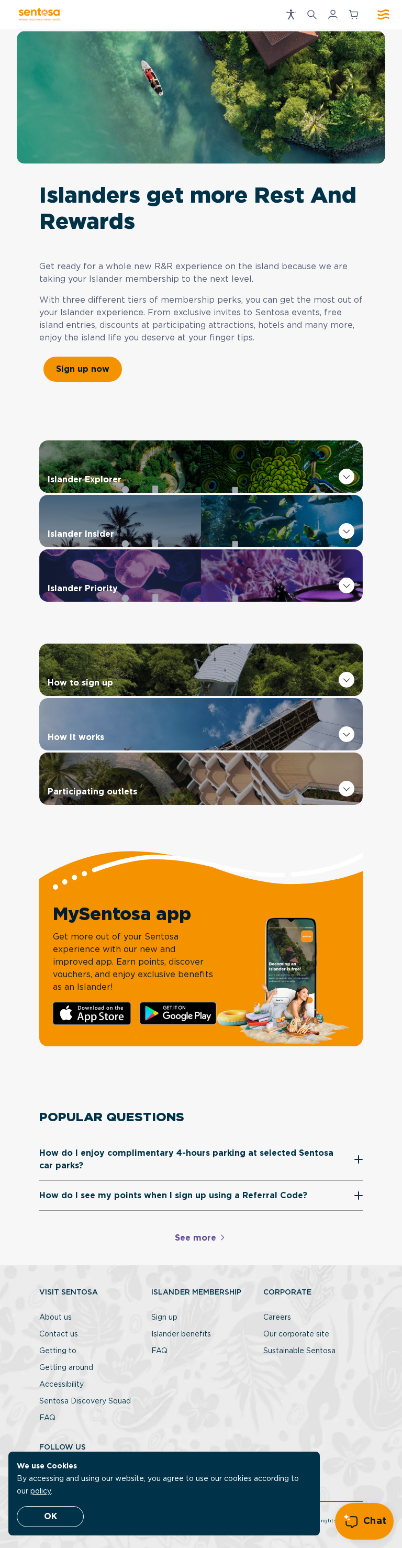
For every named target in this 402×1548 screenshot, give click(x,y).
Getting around (66, 1368)
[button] (291, 14)
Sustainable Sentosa (299, 1351)
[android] (178, 1013)
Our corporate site (296, 1334)
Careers (277, 1317)
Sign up (164, 1317)
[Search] (312, 14)
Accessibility (61, 1384)
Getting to (57, 1351)
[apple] (92, 1013)
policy (40, 1491)
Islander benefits (181, 1334)
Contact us (58, 1334)
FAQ (47, 1418)
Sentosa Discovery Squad (85, 1401)
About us (55, 1317)
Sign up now (82, 369)
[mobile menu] (383, 14)
